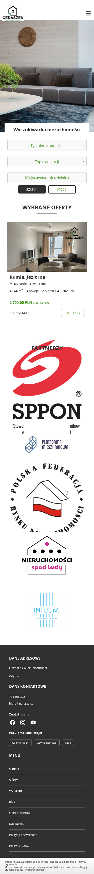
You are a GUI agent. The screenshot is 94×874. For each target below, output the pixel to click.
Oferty (13, 779)
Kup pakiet (16, 824)
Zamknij (47, 865)
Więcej (62, 189)
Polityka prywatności (23, 835)
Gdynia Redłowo (47, 742)
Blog (12, 802)
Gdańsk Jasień (20, 742)
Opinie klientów (19, 813)
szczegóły (72, 313)
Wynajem (15, 791)
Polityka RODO (19, 846)
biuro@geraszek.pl (21, 703)
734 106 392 (17, 697)
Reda (68, 742)
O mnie (14, 769)
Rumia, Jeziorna (27, 277)
